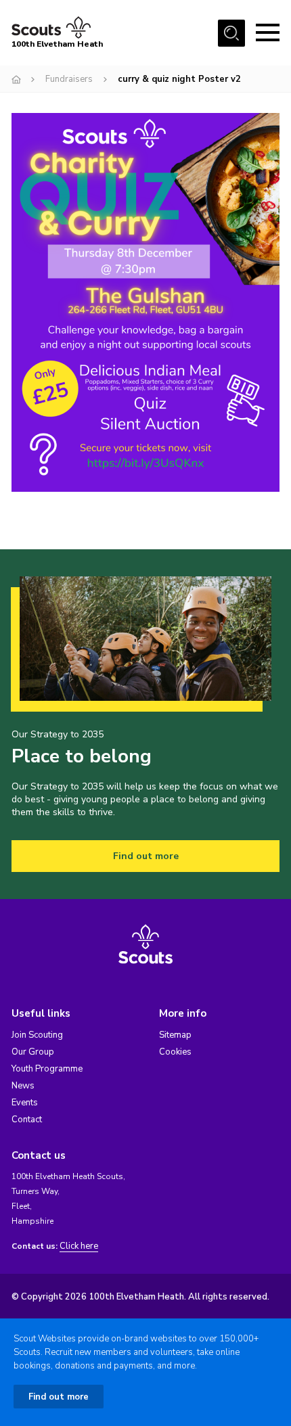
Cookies (175, 1052)
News (23, 1086)
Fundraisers (69, 79)
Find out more (146, 856)
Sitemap (175, 1035)
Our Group (33, 1052)
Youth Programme (47, 1069)
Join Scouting (37, 1035)
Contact (27, 1119)
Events (25, 1103)
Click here (79, 1246)
